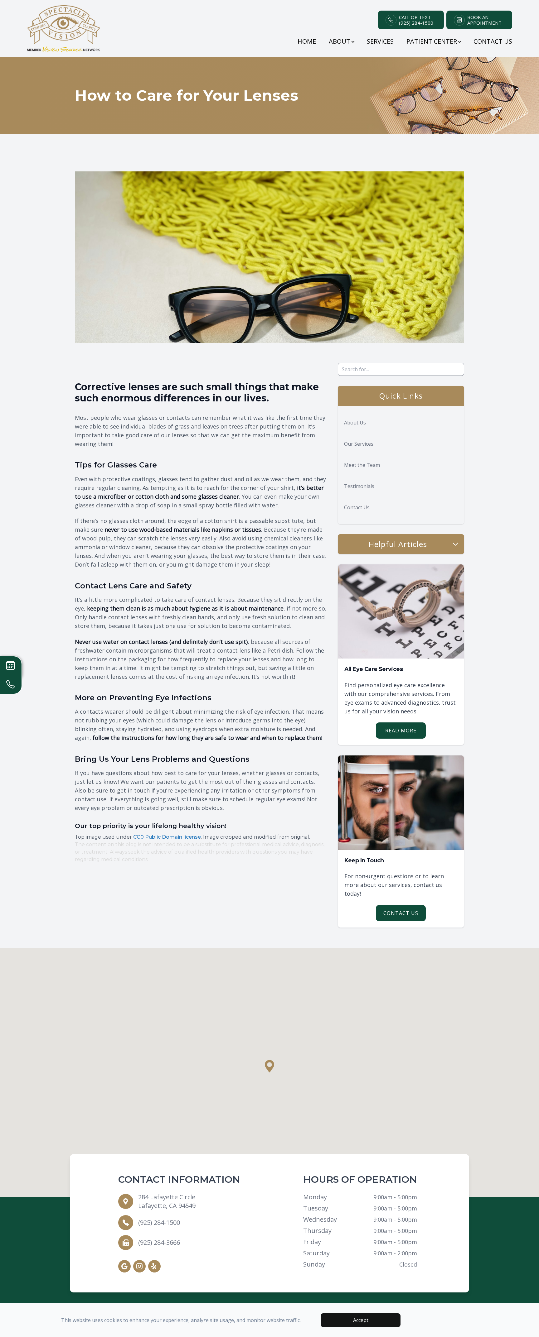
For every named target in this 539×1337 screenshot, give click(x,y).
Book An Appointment (484, 20)
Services (380, 41)
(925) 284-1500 (159, 1222)
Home (307, 41)
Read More (400, 730)
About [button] (339, 41)
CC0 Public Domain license (167, 837)
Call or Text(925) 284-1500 (416, 20)
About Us (355, 422)
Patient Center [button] (431, 41)
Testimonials (359, 486)
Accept (360, 1320)
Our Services (358, 443)
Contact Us (492, 41)
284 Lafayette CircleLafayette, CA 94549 (167, 1201)
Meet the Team (362, 465)
